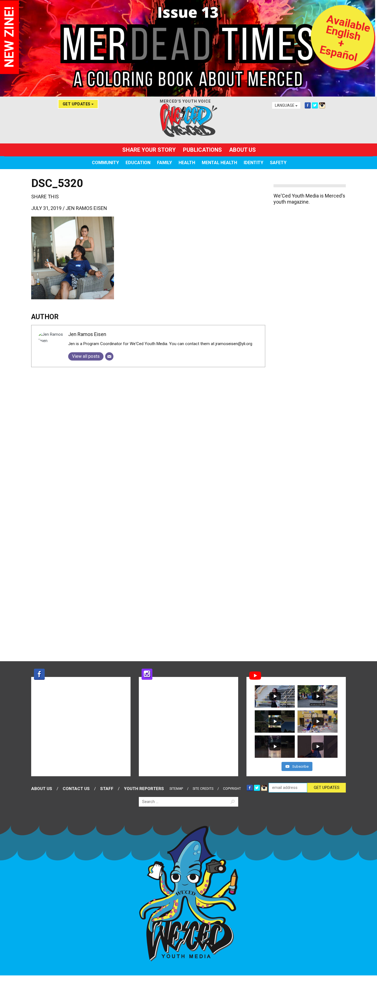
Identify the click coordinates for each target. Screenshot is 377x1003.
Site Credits (203, 789)
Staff (106, 788)
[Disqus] (148, 440)
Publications (202, 149)
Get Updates (77, 104)
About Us (242, 149)
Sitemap (176, 789)
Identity (253, 162)
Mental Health (219, 162)
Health (187, 162)
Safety (278, 162)
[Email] (109, 356)
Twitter (315, 105)
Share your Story (149, 149)
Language (285, 105)
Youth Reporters (144, 788)
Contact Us (76, 788)
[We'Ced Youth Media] (188, 120)
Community (105, 162)
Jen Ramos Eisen (86, 208)
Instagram (322, 105)
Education (138, 162)
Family (164, 162)
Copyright (232, 789)
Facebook (307, 105)
